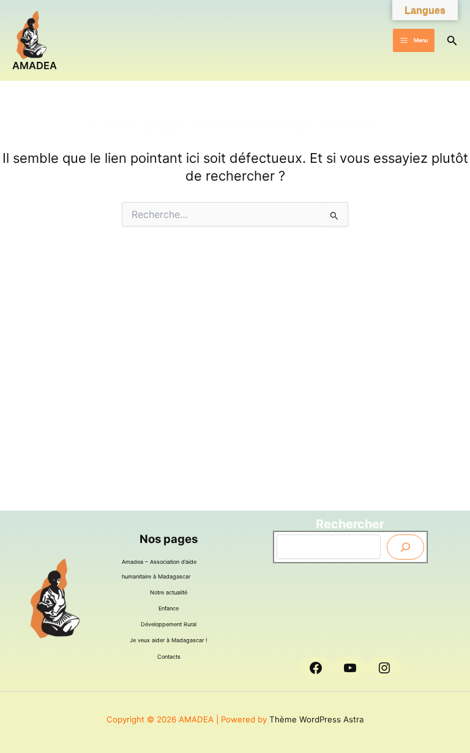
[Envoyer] (405, 547)
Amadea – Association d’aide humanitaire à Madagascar (159, 569)
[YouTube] (350, 668)
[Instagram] (384, 668)
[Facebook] (316, 668)
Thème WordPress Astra (316, 719)
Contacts (169, 656)
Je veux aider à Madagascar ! (168, 640)
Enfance (169, 608)
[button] (452, 40)
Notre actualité (168, 592)
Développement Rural (168, 624)
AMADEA (34, 65)
